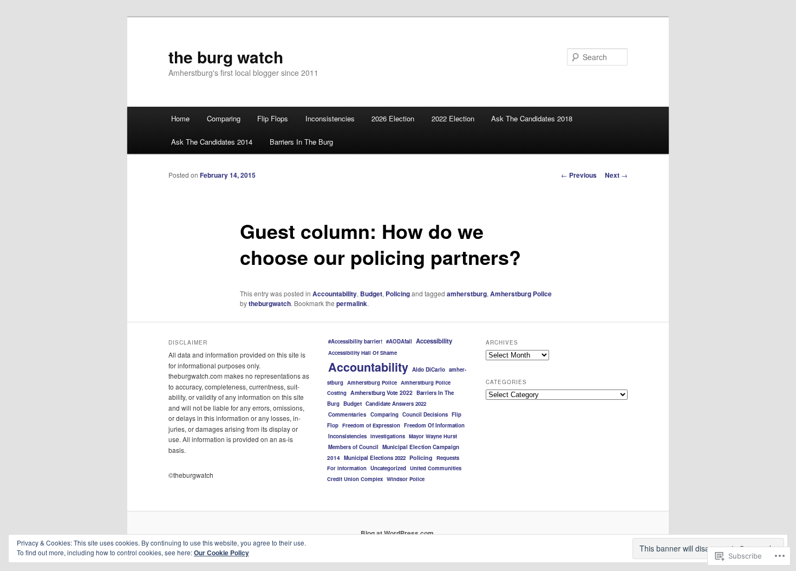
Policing (398, 294)
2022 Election (453, 118)
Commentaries (347, 414)
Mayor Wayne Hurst (433, 436)
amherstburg (467, 294)
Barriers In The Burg (301, 142)
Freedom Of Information (434, 425)
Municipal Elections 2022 (375, 458)
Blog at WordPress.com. (398, 533)
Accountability (334, 294)
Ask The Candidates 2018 (531, 118)
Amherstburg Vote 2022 (381, 392)
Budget (371, 294)
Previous (579, 175)
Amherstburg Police (521, 294)
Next (616, 175)
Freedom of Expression (371, 425)
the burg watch (225, 56)
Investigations (387, 436)
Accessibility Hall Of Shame (362, 352)
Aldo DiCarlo (428, 369)
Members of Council (353, 447)
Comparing (223, 118)
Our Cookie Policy (221, 552)
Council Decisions (425, 414)
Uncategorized (388, 468)
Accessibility (434, 341)
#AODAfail (399, 341)
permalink (351, 303)
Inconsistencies (330, 118)
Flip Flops (272, 118)
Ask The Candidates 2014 (211, 142)
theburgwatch (270, 303)
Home (180, 118)
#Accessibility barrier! (355, 341)
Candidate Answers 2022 (396, 403)
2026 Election (392, 118)
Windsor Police (406, 479)
